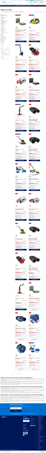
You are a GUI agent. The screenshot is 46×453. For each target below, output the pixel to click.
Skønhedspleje (3, 36)
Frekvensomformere (3, 29)
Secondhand (2, 42)
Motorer (2, 33)
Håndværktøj (2, 26)
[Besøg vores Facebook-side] (32, 425)
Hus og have (2, 35)
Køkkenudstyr (2, 14)
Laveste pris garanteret (19, 37)
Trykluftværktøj (3, 24)
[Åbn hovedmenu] (2, 4)
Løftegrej (2, 20)
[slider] (9, 49)
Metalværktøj (2, 31)
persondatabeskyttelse (30, 413)
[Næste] (18, 374)
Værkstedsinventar (3, 17)
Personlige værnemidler (4, 32)
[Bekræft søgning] (27, 2)
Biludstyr (2, 16)
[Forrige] (14, 374)
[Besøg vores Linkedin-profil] (33, 425)
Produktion (2, 27)
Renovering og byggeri (4, 21)
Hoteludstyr (2, 40)
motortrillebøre (24, 392)
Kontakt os (26, 418)
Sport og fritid (2, 41)
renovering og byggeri (6, 384)
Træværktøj (2, 30)
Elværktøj (2, 19)
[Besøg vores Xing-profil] (34, 425)
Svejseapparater (3, 18)
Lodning (2, 25)
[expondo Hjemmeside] (1, 11)
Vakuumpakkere (3, 28)
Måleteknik (2, 34)
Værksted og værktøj (4, 15)
